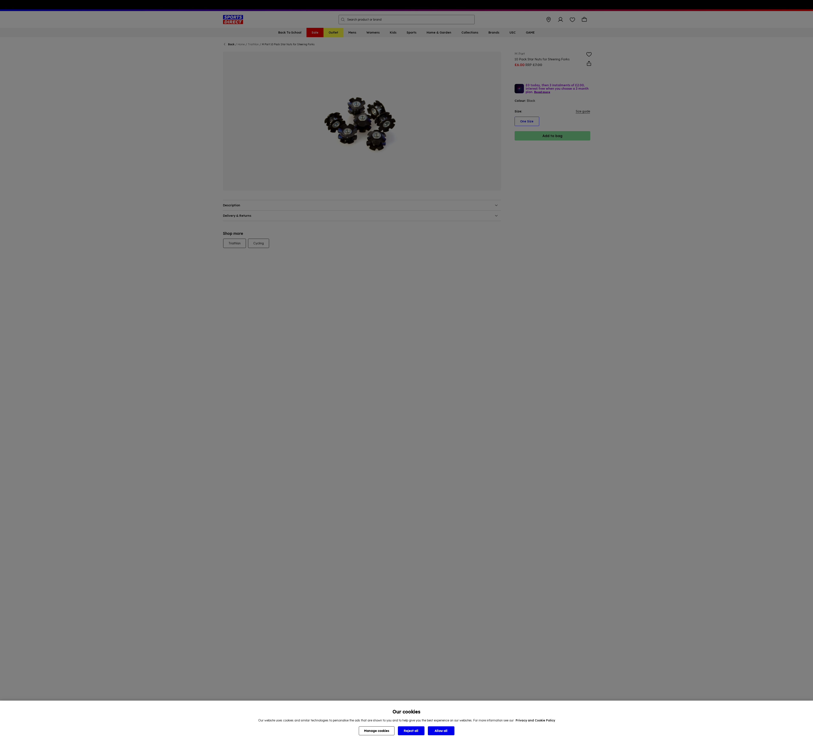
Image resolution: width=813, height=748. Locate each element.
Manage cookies (376, 731)
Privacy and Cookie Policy (535, 720)
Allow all (441, 731)
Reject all (411, 731)
